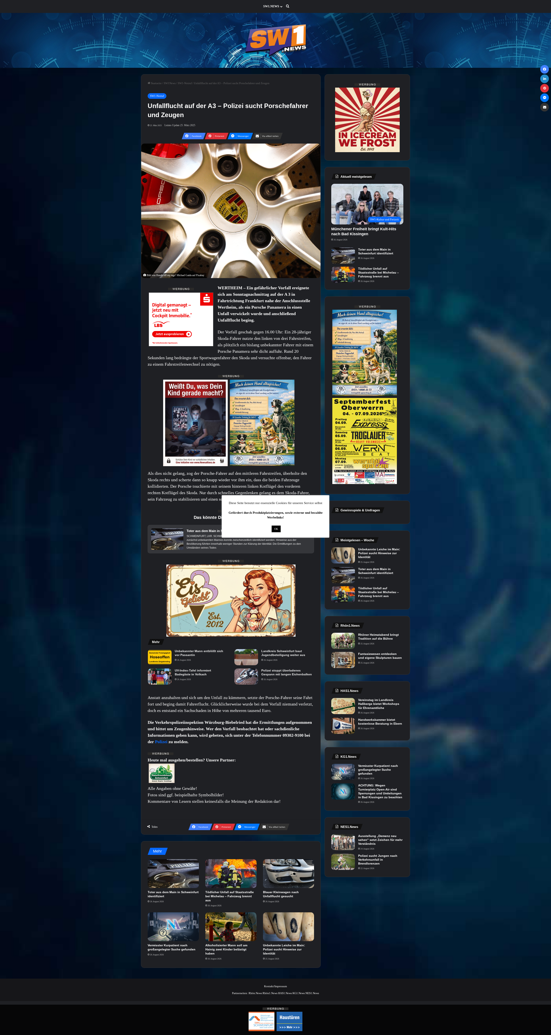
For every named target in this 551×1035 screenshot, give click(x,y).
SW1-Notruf (185, 83)
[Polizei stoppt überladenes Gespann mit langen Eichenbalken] (246, 676)
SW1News (170, 83)
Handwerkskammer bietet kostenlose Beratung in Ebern (380, 721)
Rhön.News (255, 993)
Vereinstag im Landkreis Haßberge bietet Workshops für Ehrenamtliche (378, 703)
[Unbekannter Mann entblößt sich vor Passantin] (160, 657)
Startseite (156, 83)
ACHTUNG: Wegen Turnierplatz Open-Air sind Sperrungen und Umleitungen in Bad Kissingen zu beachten (380, 791)
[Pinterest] (544, 88)
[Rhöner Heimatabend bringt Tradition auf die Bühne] (343, 641)
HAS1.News (285, 993)
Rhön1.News (270, 993)
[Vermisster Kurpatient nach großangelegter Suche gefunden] (173, 926)
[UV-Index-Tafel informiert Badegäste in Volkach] (160, 676)
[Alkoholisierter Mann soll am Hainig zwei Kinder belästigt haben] (231, 926)
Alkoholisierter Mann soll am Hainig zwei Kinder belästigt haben (226, 949)
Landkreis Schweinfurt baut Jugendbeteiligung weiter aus (283, 653)
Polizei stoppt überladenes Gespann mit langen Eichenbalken (286, 672)
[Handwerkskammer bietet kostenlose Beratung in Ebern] (343, 726)
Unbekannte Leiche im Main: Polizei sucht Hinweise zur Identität (284, 949)
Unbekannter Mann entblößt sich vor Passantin (199, 653)
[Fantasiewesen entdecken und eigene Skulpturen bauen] (343, 660)
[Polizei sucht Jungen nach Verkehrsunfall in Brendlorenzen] (343, 862)
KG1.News (299, 993)
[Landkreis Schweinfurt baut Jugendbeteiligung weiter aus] (246, 657)
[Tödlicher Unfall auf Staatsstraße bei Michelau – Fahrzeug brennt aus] (231, 873)
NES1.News (312, 993)
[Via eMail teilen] (544, 107)
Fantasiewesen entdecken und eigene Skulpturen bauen (380, 655)
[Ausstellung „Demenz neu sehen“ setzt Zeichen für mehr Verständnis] (343, 842)
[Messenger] (544, 97)
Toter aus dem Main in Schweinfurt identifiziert (375, 251)
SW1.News (271, 6)
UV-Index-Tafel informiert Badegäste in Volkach (193, 672)
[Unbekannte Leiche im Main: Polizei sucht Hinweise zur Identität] (288, 926)
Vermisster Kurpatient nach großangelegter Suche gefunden (378, 769)
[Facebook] (544, 69)
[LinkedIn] (544, 78)
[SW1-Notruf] (275, 40)
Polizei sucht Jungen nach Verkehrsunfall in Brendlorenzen (377, 859)
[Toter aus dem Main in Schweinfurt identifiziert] (173, 873)
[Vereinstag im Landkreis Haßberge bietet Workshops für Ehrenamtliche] (343, 706)
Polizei (162, 741)
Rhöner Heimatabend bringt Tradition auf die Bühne (378, 636)
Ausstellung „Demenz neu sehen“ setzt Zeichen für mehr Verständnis (380, 839)
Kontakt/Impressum (275, 986)
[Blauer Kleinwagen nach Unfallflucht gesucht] (288, 873)
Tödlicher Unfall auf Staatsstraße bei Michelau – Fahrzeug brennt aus (229, 896)
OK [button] (276, 529)
